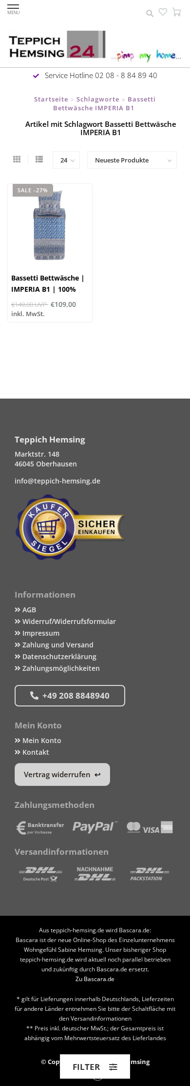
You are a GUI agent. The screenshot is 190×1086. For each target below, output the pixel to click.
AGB (28, 609)
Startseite (51, 99)
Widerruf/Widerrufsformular (68, 621)
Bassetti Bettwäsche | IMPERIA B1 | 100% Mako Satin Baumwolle (50, 289)
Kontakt (34, 752)
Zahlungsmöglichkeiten (60, 668)
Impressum (39, 633)
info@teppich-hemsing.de (57, 480)
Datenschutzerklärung (58, 656)
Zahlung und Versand (57, 644)
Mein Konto (40, 740)
